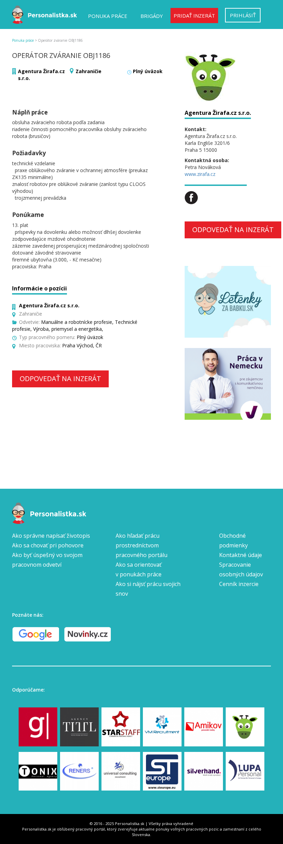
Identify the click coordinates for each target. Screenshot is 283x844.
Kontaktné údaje (240, 555)
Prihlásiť (243, 15)
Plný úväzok (148, 71)
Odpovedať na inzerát (60, 378)
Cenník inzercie (238, 584)
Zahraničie (88, 71)
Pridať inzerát (194, 15)
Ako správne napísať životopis (51, 535)
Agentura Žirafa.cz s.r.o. (218, 113)
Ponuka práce (107, 15)
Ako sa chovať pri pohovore (48, 545)
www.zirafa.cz (200, 174)
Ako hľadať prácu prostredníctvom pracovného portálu (141, 545)
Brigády (151, 15)
